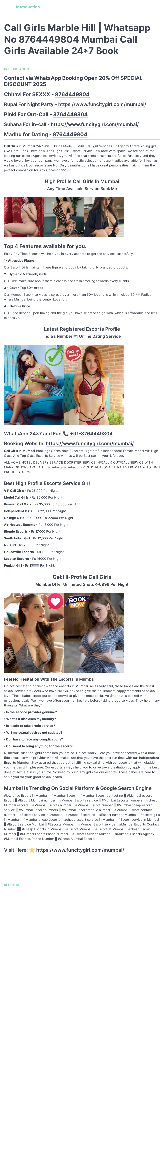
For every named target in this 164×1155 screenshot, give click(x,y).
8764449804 (72, 94)
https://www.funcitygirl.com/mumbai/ (102, 104)
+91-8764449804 (91, 434)
